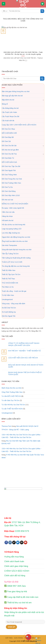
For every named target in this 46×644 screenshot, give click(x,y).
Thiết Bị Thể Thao (8, 278)
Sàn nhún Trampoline (9, 245)
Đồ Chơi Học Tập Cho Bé (11, 166)
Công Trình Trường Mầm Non (12, 392)
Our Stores (18, 638)
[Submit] (42, 11)
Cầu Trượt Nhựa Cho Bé (10, 116)
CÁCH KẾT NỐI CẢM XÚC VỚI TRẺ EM (23, 358)
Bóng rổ (5, 104)
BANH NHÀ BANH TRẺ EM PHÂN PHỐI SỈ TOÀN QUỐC (25, 373)
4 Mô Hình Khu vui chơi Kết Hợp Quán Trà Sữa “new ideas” (23, 456)
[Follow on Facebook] (6, 542)
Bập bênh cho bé (8, 100)
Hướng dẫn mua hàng (14, 556)
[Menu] (3, 4)
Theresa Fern (6, 426)
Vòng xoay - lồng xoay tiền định (13, 303)
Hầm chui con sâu (8, 212)
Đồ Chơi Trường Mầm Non (11, 183)
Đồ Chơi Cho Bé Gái (9, 145)
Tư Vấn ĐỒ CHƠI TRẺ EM (11, 396)
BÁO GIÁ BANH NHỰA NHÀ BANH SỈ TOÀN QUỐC (25, 366)
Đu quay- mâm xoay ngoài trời (13, 208)
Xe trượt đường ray (9, 312)
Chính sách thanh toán (14, 561)
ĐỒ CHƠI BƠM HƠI (9, 133)
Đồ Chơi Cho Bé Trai (9, 154)
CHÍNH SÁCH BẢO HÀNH (16, 571)
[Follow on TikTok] (14, 542)
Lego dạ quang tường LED (11, 229)
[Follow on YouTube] (25, 542)
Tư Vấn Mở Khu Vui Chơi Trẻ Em (13, 404)
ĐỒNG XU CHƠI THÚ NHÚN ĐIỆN (15, 204)
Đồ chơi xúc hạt (7, 200)
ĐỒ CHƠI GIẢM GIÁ (9, 162)
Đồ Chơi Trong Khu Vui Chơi (12, 179)
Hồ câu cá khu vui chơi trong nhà (13, 224)
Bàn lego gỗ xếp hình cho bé (12, 96)
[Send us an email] (21, 542)
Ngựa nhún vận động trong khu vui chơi (16, 237)
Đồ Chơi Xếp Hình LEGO (11, 195)
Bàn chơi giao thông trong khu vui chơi (15, 91)
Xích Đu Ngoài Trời (8, 316)
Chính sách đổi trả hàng (14, 575)
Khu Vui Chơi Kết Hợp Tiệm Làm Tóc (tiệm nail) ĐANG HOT (21, 442)
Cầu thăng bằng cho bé (10, 108)
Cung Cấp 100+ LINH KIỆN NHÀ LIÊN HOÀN (19, 125)
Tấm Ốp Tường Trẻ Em (10, 253)
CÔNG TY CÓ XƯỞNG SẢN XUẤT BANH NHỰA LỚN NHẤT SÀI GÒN (23, 344)
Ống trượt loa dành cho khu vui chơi (14, 241)
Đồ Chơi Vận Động (9, 191)
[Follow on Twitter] (18, 542)
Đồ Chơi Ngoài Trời (9, 170)
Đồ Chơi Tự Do (7, 187)
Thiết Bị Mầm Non (8, 270)
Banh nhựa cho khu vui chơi (11, 388)
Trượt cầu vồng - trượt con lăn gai (14, 291)
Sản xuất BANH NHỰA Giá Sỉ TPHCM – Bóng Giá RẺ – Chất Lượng (20, 428)
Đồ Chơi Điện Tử (8, 158)
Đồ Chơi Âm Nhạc (8, 129)
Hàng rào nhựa (7, 216)
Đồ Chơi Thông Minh (9, 175)
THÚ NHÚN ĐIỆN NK (10, 283)
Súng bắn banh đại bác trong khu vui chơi (16, 249)
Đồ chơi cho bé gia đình (10, 150)
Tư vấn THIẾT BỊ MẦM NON (12, 409)
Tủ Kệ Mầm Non (8, 295)
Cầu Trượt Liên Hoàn (9, 112)
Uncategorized (7, 299)
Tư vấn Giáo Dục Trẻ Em (10, 400)
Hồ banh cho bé (7, 220)
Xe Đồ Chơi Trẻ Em (9, 308)
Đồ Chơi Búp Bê (8, 137)
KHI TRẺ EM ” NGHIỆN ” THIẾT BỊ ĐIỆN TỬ (24, 351)
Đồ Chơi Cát (6, 141)
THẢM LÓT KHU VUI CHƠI (12, 262)
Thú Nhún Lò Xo (8, 287)
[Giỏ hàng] (42, 4)
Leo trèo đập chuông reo (11, 233)
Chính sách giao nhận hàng (16, 566)
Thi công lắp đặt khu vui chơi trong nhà (16, 266)
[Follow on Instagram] (10, 542)
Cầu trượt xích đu (8, 120)
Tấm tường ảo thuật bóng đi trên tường (16, 258)
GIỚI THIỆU (9, 638)
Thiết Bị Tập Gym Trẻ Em (11, 274)
